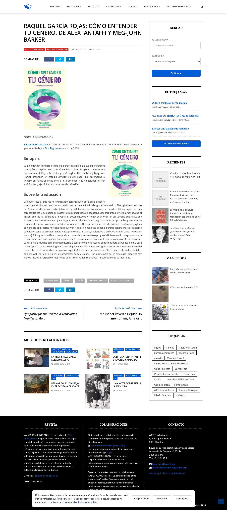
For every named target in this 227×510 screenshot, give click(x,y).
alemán (158, 358)
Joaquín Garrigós (188, 389)
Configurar (182, 498)
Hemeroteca (71, 352)
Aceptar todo (141, 498)
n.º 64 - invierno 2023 (126, 350)
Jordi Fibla (181, 368)
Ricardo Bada (186, 352)
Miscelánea (151, 6)
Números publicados (179, 6)
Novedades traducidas (57, 49)
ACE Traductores (164, 389)
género (67, 280)
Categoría (158, 56)
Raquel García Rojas (35, 144)
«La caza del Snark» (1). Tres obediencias (175, 115)
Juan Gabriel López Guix (180, 379)
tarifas (158, 379)
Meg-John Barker (97, 280)
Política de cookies (87, 502)
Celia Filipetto (162, 368)
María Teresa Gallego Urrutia (171, 363)
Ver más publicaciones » (176, 143)
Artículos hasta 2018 (61, 349)
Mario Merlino (162, 395)
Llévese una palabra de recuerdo (170, 128)
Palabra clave (160, 40)
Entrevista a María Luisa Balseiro (63, 358)
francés (170, 347)
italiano (180, 395)
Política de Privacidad (174, 473)
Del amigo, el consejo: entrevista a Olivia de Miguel (65, 386)
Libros (131, 6)
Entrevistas (113, 6)
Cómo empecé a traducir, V (184, 287)
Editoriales (74, 6)
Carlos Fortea (162, 384)
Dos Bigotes (52, 148)
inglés (80, 280)
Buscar (178, 73)
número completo (164, 352)
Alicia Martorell (188, 347)
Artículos (94, 6)
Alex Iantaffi (52, 280)
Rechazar (162, 498)
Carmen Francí (175, 358)
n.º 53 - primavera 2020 (34, 49)
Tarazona (189, 374)
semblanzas (181, 384)
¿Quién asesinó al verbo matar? (169, 102)
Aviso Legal (155, 473)
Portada (55, 6)
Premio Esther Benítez (167, 374)
